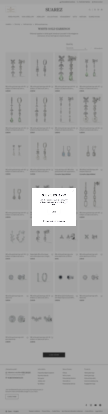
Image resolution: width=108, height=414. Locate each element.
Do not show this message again (55, 221)
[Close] (73, 190)
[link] (54, 212)
